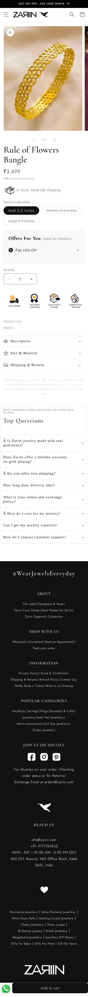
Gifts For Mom (44, 943)
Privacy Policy (28, 673)
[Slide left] (34, 140)
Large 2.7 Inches (24, 221)
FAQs (18, 686)
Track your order (44, 648)
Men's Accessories (29, 723)
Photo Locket (56, 924)
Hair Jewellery (54, 717)
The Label (29, 604)
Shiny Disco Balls (23, 918)
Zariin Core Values (27, 610)
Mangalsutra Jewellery (27, 937)
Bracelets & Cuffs (62, 711)
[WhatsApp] (6, 990)
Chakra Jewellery (32, 924)
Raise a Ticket (33, 686)
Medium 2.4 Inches (64, 211)
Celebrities (55, 616)
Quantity (9, 270)
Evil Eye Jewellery (56, 723)
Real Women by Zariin (57, 610)
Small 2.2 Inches (21, 210)
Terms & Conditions (54, 673)
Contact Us (68, 679)
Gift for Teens (67, 943)
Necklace (18, 711)
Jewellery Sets (32, 717)
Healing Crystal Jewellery (56, 918)
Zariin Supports (35, 616)
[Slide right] (54, 140)
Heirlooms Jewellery (24, 912)
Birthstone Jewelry (30, 931)
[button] (6, 14)
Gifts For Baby (21, 943)
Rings (44, 711)
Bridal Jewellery (57, 931)
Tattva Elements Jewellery (58, 912)
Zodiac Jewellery (44, 730)
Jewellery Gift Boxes (59, 937)
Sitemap (67, 686)
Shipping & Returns (24, 679)
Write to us (52, 686)
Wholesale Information (27, 642)
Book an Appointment (59, 642)
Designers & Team (50, 604)
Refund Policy (48, 679)
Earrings (32, 711)
